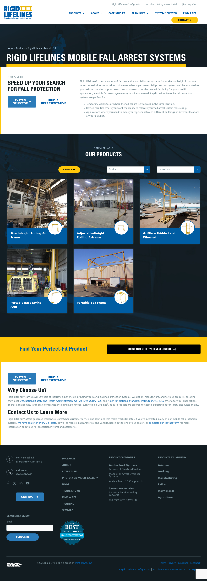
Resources (138, 13)
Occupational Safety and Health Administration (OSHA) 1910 (54, 401)
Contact (183, 20)
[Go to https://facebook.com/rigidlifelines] (8, 484)
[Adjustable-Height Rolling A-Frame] (103, 203)
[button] (30, 496)
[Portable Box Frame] (103, 273)
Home (9, 48)
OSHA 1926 (95, 401)
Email (9, 522)
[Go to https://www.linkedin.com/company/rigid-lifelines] (21, 484)
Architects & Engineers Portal (169, 570)
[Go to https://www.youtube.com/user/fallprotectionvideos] (27, 484)
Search (67, 170)
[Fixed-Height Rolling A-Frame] (37, 203)
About (95, 13)
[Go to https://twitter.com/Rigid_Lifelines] (14, 484)
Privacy (172, 563)
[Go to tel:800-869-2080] (29, 473)
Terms (163, 563)
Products (75, 13)
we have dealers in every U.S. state (37, 423)
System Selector (166, 13)
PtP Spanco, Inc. (84, 563)
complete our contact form (164, 423)
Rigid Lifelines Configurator (134, 570)
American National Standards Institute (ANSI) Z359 (136, 401)
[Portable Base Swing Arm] (37, 273)
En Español (195, 570)
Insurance (183, 563)
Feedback (195, 563)
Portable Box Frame (92, 303)
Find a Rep (189, 13)
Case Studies (117, 13)
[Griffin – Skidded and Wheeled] (170, 203)
